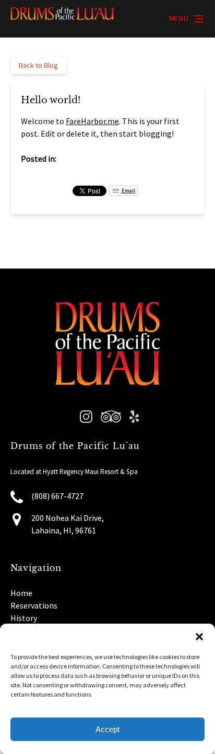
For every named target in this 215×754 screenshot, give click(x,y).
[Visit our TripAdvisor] (111, 416)
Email (128, 190)
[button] (199, 636)
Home (21, 593)
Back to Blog (38, 65)
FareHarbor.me (92, 121)
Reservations (33, 605)
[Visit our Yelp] (134, 416)
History (23, 618)
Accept (107, 729)
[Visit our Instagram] (86, 416)
